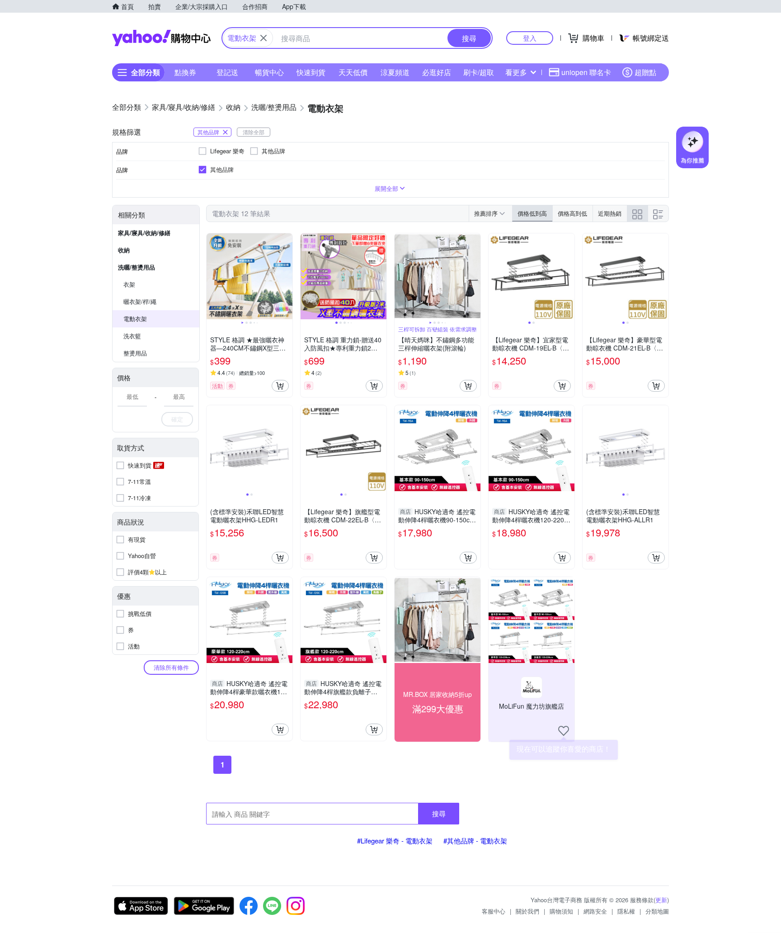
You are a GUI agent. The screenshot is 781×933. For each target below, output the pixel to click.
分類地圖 (657, 911)
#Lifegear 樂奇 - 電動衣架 (395, 840)
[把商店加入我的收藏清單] (563, 730)
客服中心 (493, 911)
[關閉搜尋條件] (263, 38)
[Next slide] (286, 276)
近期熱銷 (609, 213)
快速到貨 (310, 72)
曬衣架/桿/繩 (139, 301)
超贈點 (645, 72)
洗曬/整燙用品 (136, 267)
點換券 (185, 72)
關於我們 (527, 911)
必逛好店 (436, 72)
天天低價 (353, 72)
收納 (124, 250)
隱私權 (626, 911)
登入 (529, 38)
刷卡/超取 (478, 72)
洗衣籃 (132, 336)
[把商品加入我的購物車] (280, 386)
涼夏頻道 (395, 72)
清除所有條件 (171, 667)
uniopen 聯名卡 (586, 72)
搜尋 (439, 813)
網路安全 (595, 911)
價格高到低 (572, 213)
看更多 (516, 72)
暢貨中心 (269, 72)
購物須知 (561, 911)
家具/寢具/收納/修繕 (144, 232)
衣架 (129, 284)
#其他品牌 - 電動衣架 (475, 840)
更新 (661, 899)
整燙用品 (135, 353)
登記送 (227, 72)
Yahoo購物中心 (161, 38)
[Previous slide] (212, 276)
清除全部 (253, 132)
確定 (177, 419)
